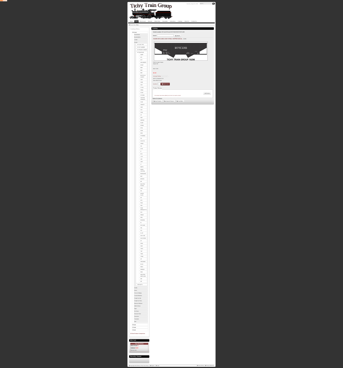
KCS (141, 153)
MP (141, 181)
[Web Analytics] (3, 0)
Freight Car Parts (138, 300)
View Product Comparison (138, 333)
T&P (141, 251)
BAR (141, 72)
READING (142, 220)
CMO (141, 107)
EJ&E (141, 130)
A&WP (141, 54)
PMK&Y (142, 214)
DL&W (141, 122)
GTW (141, 148)
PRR (141, 217)
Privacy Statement (210, 365)
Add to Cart (166, 84)
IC (140, 151)
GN (141, 146)
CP (141, 114)
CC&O (141, 92)
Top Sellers (180, 101)
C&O (141, 84)
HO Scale (134, 32)
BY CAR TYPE (140, 44)
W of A (141, 264)
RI (140, 222)
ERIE (141, 133)
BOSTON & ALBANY (143, 76)
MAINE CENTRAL (142, 170)
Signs (135, 308)
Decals (135, 42)
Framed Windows (138, 295)
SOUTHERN (143, 238)
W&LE (141, 266)
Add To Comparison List (158, 78)
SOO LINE (142, 235)
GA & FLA (142, 140)
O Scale (134, 327)
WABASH (142, 269)
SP (141, 240)
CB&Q (141, 90)
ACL (141, 57)
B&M (141, 67)
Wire (135, 321)
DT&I (141, 127)
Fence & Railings (138, 293)
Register (153, 365)
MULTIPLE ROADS (142, 185)
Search (178, 35)
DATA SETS (139, 284)
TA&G (141, 253)
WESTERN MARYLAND (143, 275)
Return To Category (157, 98)
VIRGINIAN (142, 261)
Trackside (136, 318)
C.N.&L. (142, 87)
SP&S (141, 243)
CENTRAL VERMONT (142, 98)
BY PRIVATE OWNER (142, 49)
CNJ (141, 109)
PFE (141, 212)
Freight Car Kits (137, 298)
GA (141, 138)
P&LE (141, 202)
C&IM (141, 82)
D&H (141, 117)
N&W (141, 188)
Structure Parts (137, 313)
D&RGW (142, 120)
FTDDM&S (142, 135)
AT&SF (141, 65)
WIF (141, 278)
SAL (141, 227)
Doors (135, 290)
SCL (141, 230)
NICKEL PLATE (142, 194)
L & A (141, 156)
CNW (141, 112)
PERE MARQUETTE (143, 208)
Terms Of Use (201, 365)
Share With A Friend (157, 80)
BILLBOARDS (137, 37)
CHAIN (135, 39)
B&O (141, 70)
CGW (141, 101)
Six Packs (136, 311)
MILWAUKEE (143, 173)
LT (140, 164)
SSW (141, 246)
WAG (141, 271)
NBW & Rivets (137, 306)
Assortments (137, 34)
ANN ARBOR (143, 62)
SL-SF (141, 233)
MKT (141, 176)
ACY (141, 59)
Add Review (207, 93)
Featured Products (169, 101)
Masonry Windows (138, 303)
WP (141, 281)
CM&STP (142, 104)
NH (141, 190)
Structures (136, 316)
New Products (158, 101)
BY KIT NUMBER (141, 47)
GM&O (141, 143)
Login (158, 365)
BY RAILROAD (140, 52)
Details (135, 287)
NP (141, 197)
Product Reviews (157, 88)
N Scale (134, 324)
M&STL (142, 166)
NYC (141, 200)
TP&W (141, 256)
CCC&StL (142, 95)
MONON (142, 178)
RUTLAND (142, 225)
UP (141, 259)
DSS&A (142, 125)
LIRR (141, 161)
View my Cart (133, 350)
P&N (141, 205)
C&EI (141, 79)
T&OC (141, 248)
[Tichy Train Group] (151, 10)
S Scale (134, 329)
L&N (141, 159)
